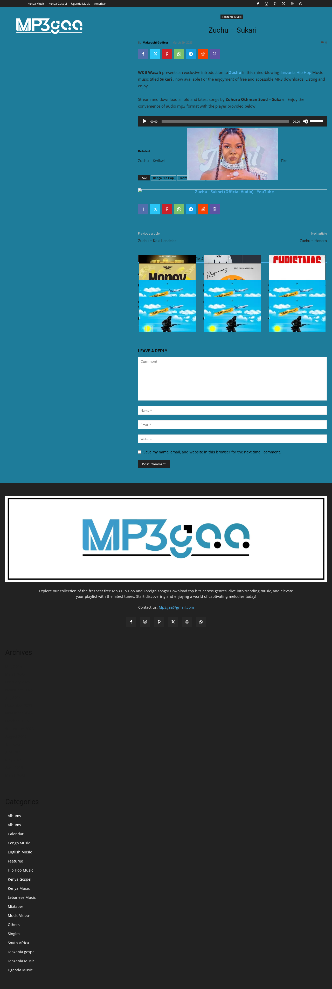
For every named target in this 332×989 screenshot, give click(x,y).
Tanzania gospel (22, 951)
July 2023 (13, 744)
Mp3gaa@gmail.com (176, 607)
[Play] (144, 121)
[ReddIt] (203, 54)
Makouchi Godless (155, 42)
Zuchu (235, 72)
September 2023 (19, 728)
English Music (20, 852)
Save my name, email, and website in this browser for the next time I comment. (212, 452)
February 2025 (17, 681)
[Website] (292, 3)
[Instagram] (266, 3)
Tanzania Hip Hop (295, 72)
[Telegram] (191, 54)
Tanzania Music (231, 16)
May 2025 (13, 666)
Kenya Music (35, 3)
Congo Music (19, 842)
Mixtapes (16, 906)
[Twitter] (283, 3)
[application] (232, 121)
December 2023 (18, 705)
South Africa (18, 942)
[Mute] (305, 121)
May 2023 (13, 759)
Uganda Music (80, 3)
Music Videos (19, 915)
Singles (14, 933)
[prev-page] (141, 329)
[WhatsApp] (301, 3)
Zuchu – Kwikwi (151, 160)
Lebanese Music (22, 897)
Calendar (16, 833)
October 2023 (17, 720)
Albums (14, 815)
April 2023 (14, 767)
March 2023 (15, 775)
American (100, 3)
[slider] (317, 120)
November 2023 (19, 713)
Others (14, 924)
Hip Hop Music (20, 870)
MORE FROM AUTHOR (198, 259)
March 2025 (15, 674)
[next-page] (149, 329)
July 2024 (13, 697)
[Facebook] (258, 3)
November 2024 (19, 689)
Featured (15, 861)
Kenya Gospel (58, 3)
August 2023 (16, 736)
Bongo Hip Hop (163, 178)
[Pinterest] (275, 3)
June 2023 (13, 751)
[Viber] (215, 54)
